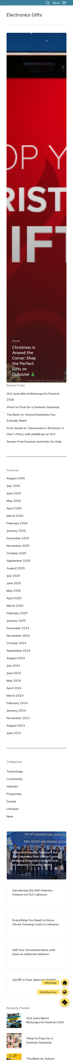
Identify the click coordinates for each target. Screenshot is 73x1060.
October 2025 (16, 553)
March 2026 (15, 516)
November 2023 (18, 718)
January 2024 (16, 710)
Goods (16, 341)
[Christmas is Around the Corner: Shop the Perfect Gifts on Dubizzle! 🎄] (36, 207)
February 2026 (17, 523)
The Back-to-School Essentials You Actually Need (31, 417)
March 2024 (15, 695)
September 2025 (18, 560)
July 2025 (13, 575)
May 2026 (14, 501)
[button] (64, 1002)
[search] (47, 2)
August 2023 (16, 725)
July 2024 (13, 665)
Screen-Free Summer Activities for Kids (34, 441)
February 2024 (17, 703)
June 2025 (14, 583)
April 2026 (14, 508)
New (10, 816)
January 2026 (16, 531)
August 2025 (16, 568)
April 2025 (14, 598)
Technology (15, 771)
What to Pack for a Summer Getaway (33, 407)
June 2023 (14, 733)
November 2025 (18, 546)
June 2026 (14, 493)
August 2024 (16, 658)
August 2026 (16, 478)
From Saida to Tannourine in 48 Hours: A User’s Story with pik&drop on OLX (35, 431)
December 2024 (18, 628)
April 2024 (14, 688)
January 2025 (16, 620)
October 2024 (16, 643)
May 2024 (14, 680)
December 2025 (18, 538)
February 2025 (17, 613)
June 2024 (14, 673)
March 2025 (15, 605)
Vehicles (12, 786)
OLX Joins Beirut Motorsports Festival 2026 (33, 396)
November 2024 (18, 635)
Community (15, 779)
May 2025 (14, 590)
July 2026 (13, 486)
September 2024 (18, 650)
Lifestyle (12, 809)
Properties (14, 794)
